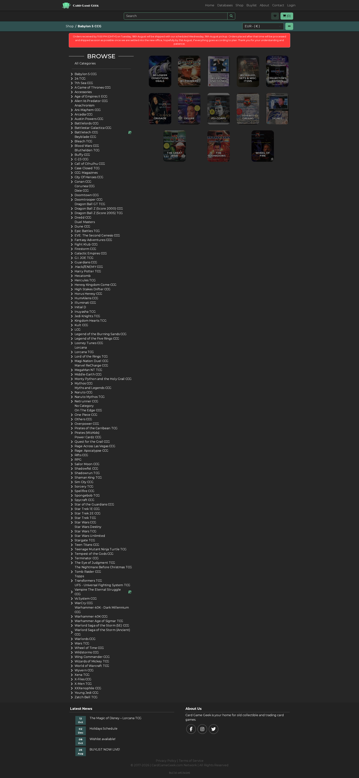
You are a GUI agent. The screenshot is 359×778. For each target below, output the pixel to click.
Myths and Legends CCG (93, 388)
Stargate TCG (85, 540)
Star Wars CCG (85, 522)
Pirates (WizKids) (87, 432)
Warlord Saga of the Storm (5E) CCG (102, 625)
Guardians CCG (86, 262)
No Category (84, 406)
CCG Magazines (86, 172)
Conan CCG (83, 181)
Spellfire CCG (84, 491)
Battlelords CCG (87, 123)
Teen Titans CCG (87, 545)
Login (291, 5)
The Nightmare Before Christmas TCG (103, 567)
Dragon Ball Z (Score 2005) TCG (99, 213)
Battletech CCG (86, 132)
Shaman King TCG (88, 477)
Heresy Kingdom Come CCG (95, 285)
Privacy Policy (166, 760)
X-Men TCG (83, 684)
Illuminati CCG (85, 302)
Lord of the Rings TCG (91, 356)
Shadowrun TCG (87, 473)
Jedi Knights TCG (87, 316)
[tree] (101, 380)
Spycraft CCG (84, 500)
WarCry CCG (84, 603)
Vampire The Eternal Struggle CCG (98, 592)
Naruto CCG (84, 392)
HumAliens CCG (86, 298)
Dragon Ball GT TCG (90, 204)
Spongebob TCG (87, 495)
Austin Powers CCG (89, 119)
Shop (239, 5)
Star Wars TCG (85, 531)
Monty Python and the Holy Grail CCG (103, 379)
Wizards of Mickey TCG (92, 661)
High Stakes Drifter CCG (93, 289)
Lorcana (81, 347)
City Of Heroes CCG (89, 177)
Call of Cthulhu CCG (90, 164)
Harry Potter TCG (88, 271)
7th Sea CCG (84, 83)
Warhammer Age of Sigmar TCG (99, 621)
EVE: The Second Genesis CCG (97, 235)
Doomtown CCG (87, 195)
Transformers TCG (88, 580)
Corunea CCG (85, 186)
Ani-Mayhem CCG (88, 110)
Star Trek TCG (85, 518)
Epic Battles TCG (87, 231)
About (264, 5)
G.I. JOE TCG (84, 258)
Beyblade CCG (85, 137)
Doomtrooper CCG (89, 199)
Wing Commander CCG (92, 657)
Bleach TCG (84, 141)
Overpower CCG (87, 424)
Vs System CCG (86, 598)
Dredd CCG (83, 217)
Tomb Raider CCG (88, 571)
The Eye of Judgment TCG (95, 562)
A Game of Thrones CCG (93, 87)
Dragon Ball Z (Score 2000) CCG (99, 208)
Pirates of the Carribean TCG (96, 428)
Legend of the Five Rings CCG (97, 338)
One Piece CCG (86, 415)
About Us (193, 709)
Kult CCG (81, 325)
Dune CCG (82, 226)
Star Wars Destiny (88, 527)
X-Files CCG (83, 679)
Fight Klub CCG (86, 244)
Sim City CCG (84, 482)
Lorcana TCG (84, 352)
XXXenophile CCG (88, 688)
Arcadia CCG (84, 114)
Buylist (251, 5)
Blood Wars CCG (87, 146)
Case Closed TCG (87, 168)
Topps (79, 576)
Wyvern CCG (84, 670)
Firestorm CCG (85, 249)
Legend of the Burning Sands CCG (101, 334)
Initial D (80, 307)
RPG (78, 459)
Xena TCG (82, 675)
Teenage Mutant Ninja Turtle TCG (101, 549)
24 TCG (80, 78)
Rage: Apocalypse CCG (91, 450)
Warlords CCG (85, 639)
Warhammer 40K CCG (91, 616)
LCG (78, 329)
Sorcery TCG (84, 486)
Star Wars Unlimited (90, 536)
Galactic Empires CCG (91, 253)
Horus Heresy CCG (88, 294)
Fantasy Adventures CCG (93, 240)
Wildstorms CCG (87, 652)
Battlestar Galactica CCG (93, 128)
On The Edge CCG (88, 410)
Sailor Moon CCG (87, 464)
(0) (288, 16)
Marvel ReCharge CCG (91, 365)
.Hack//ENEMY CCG (89, 267)
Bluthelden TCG (87, 150)
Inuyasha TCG (85, 311)
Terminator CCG (87, 558)
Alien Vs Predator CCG (91, 101)
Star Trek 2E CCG (88, 513)
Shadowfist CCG (86, 468)
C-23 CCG (82, 159)
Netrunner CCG (86, 401)
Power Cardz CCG (88, 437)
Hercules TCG (85, 280)
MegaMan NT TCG (88, 370)
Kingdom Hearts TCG (91, 320)
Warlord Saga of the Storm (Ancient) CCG (102, 632)
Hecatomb (83, 276)
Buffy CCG (82, 155)
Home (209, 5)
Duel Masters (85, 222)
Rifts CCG (81, 455)
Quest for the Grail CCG (92, 441)
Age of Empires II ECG (91, 96)
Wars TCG (82, 643)
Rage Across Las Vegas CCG (95, 446)
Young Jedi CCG (87, 693)
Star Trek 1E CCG (87, 509)
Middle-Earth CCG (88, 374)
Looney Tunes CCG (89, 343)
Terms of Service (191, 760)
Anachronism (85, 105)
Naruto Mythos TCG (90, 397)
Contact (278, 5)
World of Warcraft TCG (92, 666)
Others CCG (83, 419)
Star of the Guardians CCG (94, 504)
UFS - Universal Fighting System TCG (102, 585)
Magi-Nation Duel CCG (91, 361)
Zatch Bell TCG (86, 697)
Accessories (83, 92)
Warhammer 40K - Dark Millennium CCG (102, 610)
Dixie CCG (82, 190)
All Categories (85, 63)
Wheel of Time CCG (89, 648)
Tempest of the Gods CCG (94, 554)
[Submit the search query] (231, 16)
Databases (225, 5)
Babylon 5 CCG (86, 74)
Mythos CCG (84, 383)
